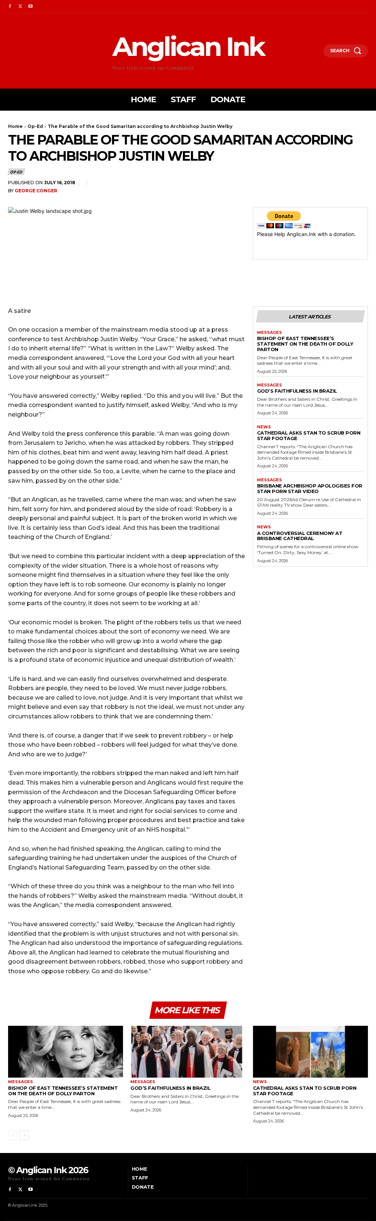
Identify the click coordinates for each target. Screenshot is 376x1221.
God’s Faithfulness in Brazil (297, 391)
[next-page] (24, 1135)
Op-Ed (35, 126)
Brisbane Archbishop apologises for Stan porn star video (309, 488)
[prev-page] (12, 1135)
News (264, 427)
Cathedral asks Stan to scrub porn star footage (309, 435)
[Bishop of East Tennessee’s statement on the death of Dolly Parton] (65, 1052)
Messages (269, 332)
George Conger (36, 190)
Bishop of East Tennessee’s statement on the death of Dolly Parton (305, 343)
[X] (20, 6)
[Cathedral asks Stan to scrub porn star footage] (310, 1052)
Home (15, 126)
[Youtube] (30, 6)
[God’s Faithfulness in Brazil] (187, 1052)
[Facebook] (10, 6)
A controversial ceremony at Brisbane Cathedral (300, 536)
